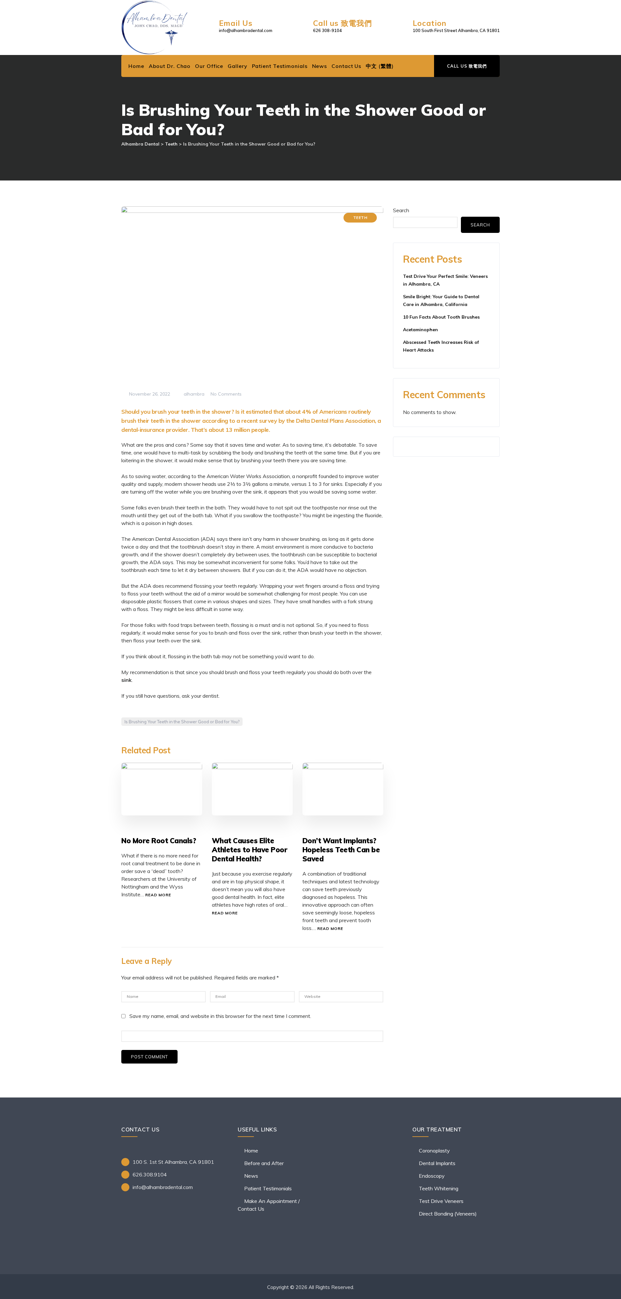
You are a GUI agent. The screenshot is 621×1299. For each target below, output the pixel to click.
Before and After (264, 1163)
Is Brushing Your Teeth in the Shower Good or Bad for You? (182, 721)
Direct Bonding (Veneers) (448, 1213)
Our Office (209, 66)
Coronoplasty (434, 1150)
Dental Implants (437, 1163)
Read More (158, 894)
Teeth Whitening (438, 1188)
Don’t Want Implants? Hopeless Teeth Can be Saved (341, 849)
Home (136, 66)
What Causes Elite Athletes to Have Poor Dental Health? (250, 849)
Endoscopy (432, 1176)
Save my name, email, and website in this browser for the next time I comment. (220, 1016)
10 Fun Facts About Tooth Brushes (441, 317)
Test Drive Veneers (441, 1201)
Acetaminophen (420, 330)
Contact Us (346, 66)
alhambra (193, 394)
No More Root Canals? (158, 840)
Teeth (360, 217)
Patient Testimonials (280, 66)
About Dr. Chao (170, 66)
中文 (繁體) (379, 66)
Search (401, 210)
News (319, 66)
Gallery (237, 66)
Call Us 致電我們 (467, 66)
